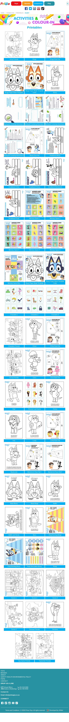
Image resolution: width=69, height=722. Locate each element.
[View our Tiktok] (42, 8)
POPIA (3, 679)
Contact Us (4, 692)
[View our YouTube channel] (38, 8)
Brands (27, 3)
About (3, 675)
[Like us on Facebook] (26, 8)
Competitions (38, 3)
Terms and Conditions (12, 710)
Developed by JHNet (56, 710)
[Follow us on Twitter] (30, 8)
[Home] (5, 4)
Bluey (27, 13)
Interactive (10, 13)
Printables (19, 13)
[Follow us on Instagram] (34, 8)
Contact (4, 681)
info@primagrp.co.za (10, 695)
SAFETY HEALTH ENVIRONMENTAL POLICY (16, 677)
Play (49, 3)
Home (2, 13)
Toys (16, 3)
